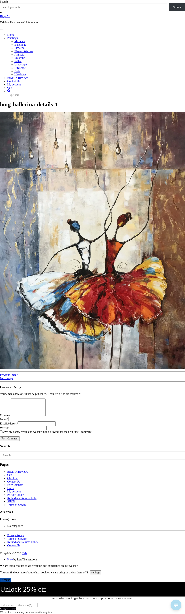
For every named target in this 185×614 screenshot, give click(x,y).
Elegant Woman (23, 51)
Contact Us (13, 81)
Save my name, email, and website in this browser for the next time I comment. (47, 431)
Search (4, 1)
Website (4, 428)
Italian (17, 61)
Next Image (6, 378)
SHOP (11, 501)
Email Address (9, 423)
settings (95, 572)
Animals (19, 54)
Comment (5, 415)
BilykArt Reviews (17, 77)
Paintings (12, 37)
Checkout (12, 478)
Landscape (20, 64)
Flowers (19, 47)
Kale (24, 553)
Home (10, 34)
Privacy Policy (15, 494)
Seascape (19, 57)
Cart (9, 87)
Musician (19, 41)
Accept (5, 579)
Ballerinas (20, 44)
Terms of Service (17, 504)
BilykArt (5, 16)
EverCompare (15, 484)
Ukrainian (20, 74)
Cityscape (20, 67)
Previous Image (9, 374)
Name (4, 419)
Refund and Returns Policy (22, 498)
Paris (17, 71)
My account (14, 84)
